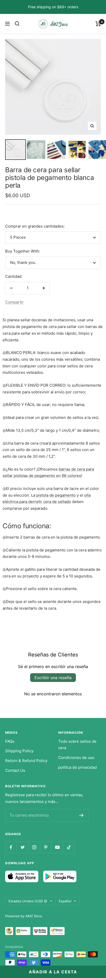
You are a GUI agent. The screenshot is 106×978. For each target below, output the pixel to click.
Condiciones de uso (76, 757)
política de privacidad (77, 767)
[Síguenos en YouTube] (57, 847)
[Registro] (81, 815)
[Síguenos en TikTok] (69, 847)
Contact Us (15, 770)
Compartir (14, 302)
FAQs (9, 741)
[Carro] (98, 23)
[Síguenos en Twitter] (22, 847)
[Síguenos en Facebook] (11, 847)
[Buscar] (17, 23)
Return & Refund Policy (26, 760)
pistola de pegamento (56, 495)
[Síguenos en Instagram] (34, 847)
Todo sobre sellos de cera (77, 744)
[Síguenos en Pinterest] (45, 847)
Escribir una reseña (53, 677)
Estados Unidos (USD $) (27, 901)
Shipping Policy (19, 750)
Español (65, 901)
